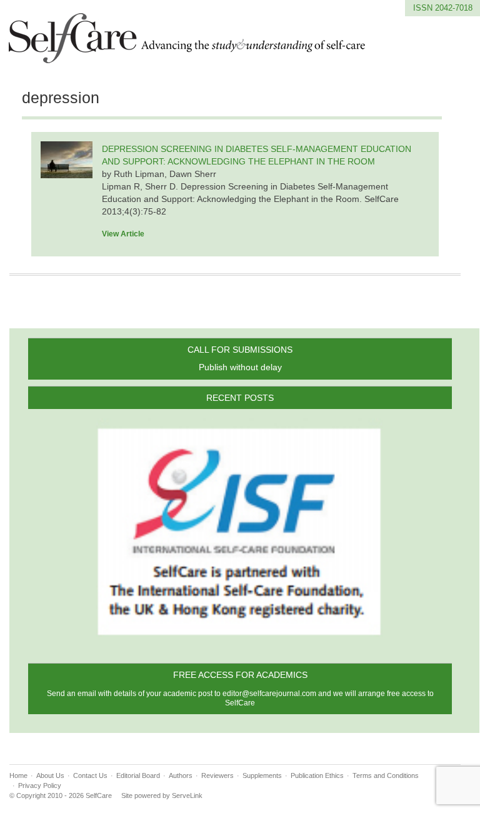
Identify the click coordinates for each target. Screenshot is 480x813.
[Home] (187, 56)
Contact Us (90, 775)
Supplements (262, 775)
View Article (123, 234)
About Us (50, 775)
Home (18, 775)
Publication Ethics (317, 775)
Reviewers (217, 775)
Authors (180, 775)
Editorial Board (138, 775)
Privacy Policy (39, 785)
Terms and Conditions (385, 775)
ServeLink (187, 795)
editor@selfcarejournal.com (269, 693)
